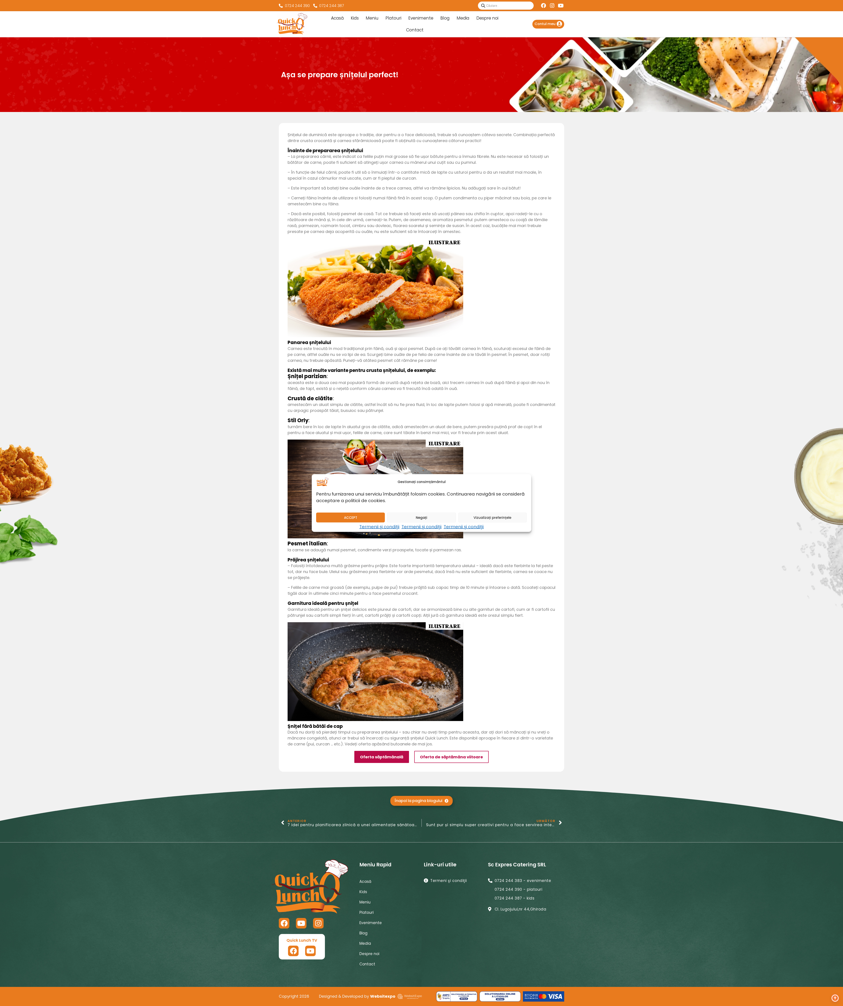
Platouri (393, 18)
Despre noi (487, 18)
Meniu (372, 18)
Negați (421, 517)
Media (463, 18)
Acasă (337, 18)
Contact (414, 30)
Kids (355, 18)
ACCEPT (350, 517)
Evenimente (420, 18)
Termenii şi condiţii (379, 527)
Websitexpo (382, 996)
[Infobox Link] (548, 24)
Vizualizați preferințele (492, 517)
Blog (445, 18)
